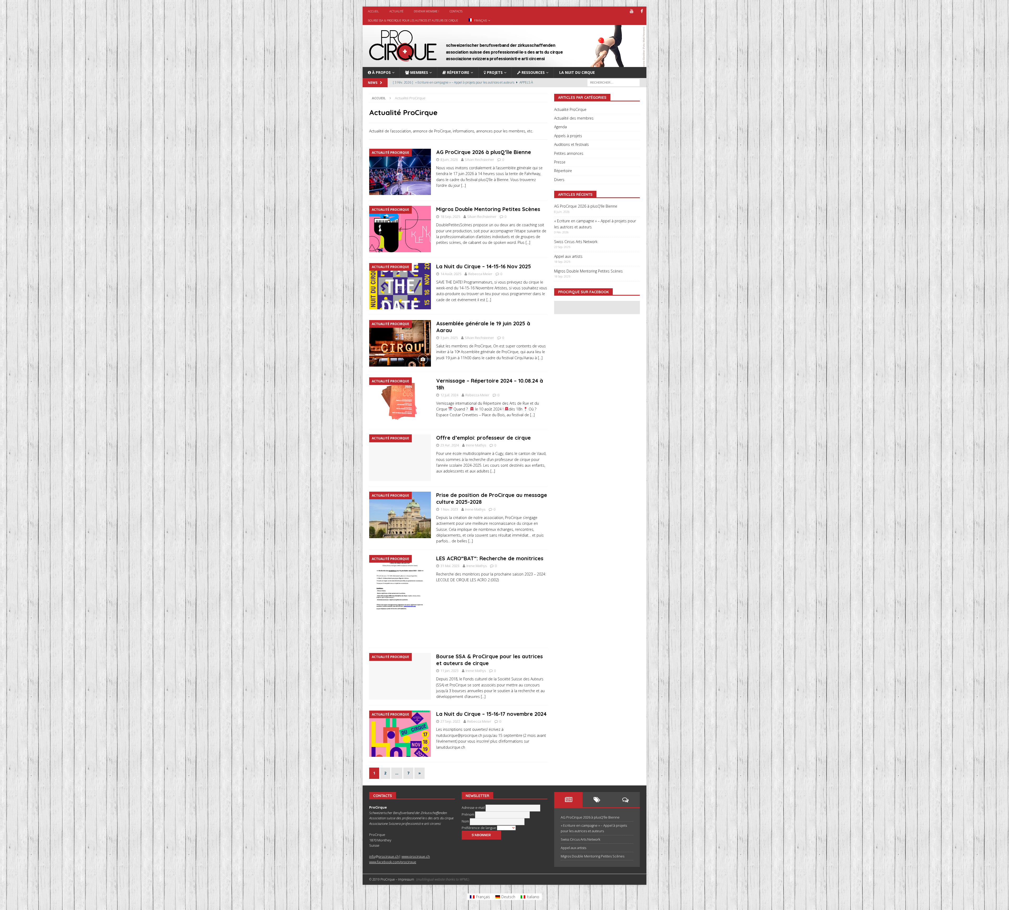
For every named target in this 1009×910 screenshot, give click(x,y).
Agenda (560, 126)
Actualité (396, 11)
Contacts (456, 11)
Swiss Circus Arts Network (576, 241)
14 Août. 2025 (450, 273)
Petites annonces (568, 153)
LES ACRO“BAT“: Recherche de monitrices (489, 558)
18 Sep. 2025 (450, 216)
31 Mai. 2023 (449, 565)
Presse (559, 162)
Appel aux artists (568, 256)
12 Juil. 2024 (449, 395)
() (442, 879)
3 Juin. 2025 (449, 337)
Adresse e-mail (474, 807)
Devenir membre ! (426, 11)
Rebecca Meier (480, 273)
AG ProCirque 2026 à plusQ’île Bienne (483, 152)
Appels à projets (568, 135)
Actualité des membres (574, 118)
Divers (559, 179)
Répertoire (563, 170)
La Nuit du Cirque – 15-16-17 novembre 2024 (491, 714)
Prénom (468, 814)
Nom (466, 821)
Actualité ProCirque (570, 109)
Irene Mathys (476, 445)
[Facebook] (641, 11)
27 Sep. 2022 (450, 721)
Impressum (406, 879)
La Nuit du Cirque (577, 72)
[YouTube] (631, 11)
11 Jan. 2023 (449, 670)
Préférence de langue (479, 827)
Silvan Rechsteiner (479, 159)
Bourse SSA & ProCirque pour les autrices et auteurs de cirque (413, 20)
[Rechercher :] (613, 82)
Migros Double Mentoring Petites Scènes (488, 209)
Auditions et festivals (571, 144)
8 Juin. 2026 (449, 159)
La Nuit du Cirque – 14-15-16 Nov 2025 (483, 266)
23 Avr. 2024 (449, 445)
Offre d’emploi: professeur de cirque (483, 437)
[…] (463, 185)
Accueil (373, 11)
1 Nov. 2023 (449, 509)
